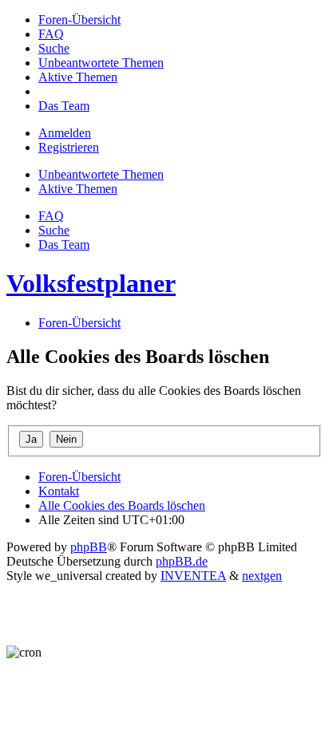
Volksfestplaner (91, 283)
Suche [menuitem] (53, 230)
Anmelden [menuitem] (64, 133)
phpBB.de (182, 561)
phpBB (88, 547)
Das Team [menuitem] (63, 244)
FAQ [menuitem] (51, 216)
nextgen (262, 575)
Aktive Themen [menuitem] (77, 188)
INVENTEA (193, 575)
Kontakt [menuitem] (58, 491)
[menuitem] (79, 19)
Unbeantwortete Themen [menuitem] (101, 174)
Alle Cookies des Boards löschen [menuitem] (121, 505)
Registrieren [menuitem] (68, 147)
